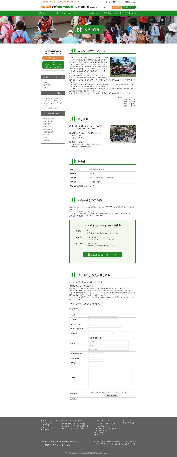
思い (45, 87)
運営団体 (107, 13)
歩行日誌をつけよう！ (52, 108)
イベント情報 (98, 432)
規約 (45, 137)
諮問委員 (47, 126)
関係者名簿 (48, 129)
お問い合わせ (130, 423)
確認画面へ (111, 395)
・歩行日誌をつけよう (102, 430)
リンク (46, 134)
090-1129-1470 (83, 7)
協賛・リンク (117, 2)
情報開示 (127, 2)
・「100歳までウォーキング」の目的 (72, 424)
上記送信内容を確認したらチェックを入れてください (109, 392)
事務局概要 (48, 121)
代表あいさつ (43, 13)
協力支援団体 (49, 132)
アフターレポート (132, 13)
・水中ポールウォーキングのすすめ (107, 428)
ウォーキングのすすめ (91, 13)
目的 (45, 82)
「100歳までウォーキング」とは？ (65, 13)
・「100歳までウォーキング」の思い (72, 428)
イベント (118, 13)
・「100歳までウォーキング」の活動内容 (73, 426)
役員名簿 (47, 124)
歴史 (134, 2)
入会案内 (47, 140)
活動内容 (47, 85)
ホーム (108, 2)
